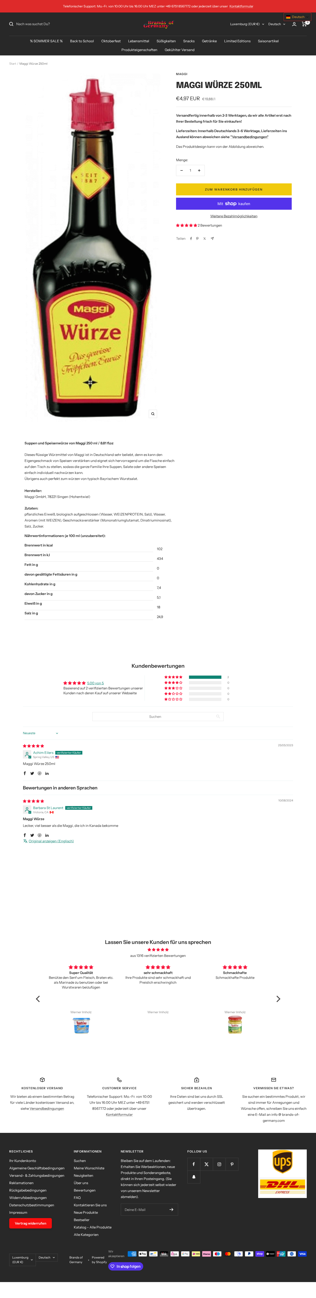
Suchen (80, 1160)
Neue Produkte (86, 1212)
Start (12, 63)
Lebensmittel (138, 41)
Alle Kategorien (86, 1234)
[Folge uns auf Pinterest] (232, 1164)
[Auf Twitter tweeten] (205, 238)
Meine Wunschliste (89, 1168)
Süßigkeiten (166, 41)
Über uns (81, 1183)
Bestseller (82, 1220)
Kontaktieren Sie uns (90, 1205)
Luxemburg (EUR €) (245, 24)
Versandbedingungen (47, 1108)
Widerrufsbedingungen (28, 1197)
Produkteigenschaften (139, 50)
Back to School (82, 41)
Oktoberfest (111, 41)
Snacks (189, 41)
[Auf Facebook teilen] (191, 238)
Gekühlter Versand (180, 50)
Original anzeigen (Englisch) (51, 841)
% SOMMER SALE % (46, 41)
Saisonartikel (268, 41)
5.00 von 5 (95, 683)
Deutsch (274, 24)
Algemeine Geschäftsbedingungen (37, 1168)
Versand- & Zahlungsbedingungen (36, 1175)
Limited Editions (237, 41)
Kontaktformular (241, 6)
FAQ (77, 1197)
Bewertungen (85, 1190)
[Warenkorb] (304, 24)
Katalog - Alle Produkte (93, 1227)
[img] (33, 746)
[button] (187, 225)
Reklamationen (21, 1183)
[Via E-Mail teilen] (212, 238)
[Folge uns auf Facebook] (193, 1164)
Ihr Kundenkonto (22, 1160)
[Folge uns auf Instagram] (219, 1164)
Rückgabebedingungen (27, 1190)
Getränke (209, 41)
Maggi (181, 74)
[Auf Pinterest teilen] (197, 238)
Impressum (18, 1212)
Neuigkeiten (83, 1175)
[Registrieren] (171, 1209)
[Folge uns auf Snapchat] (193, 1177)
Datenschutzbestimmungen (31, 1205)
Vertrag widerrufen (30, 1223)
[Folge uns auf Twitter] (206, 1164)
